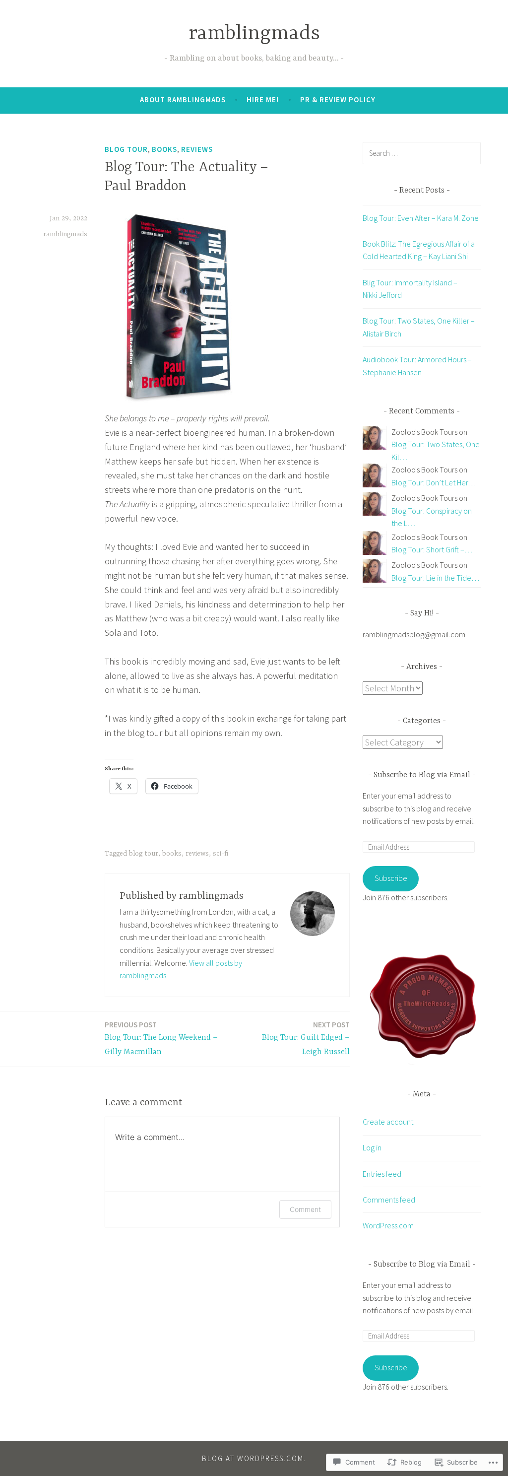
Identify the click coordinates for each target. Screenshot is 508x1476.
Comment (305, 1209)
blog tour (126, 149)
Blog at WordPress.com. (254, 1458)
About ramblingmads (183, 99)
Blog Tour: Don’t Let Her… (433, 482)
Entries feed (382, 1174)
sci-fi (220, 854)
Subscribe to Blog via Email (422, 775)
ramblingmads (254, 34)
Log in (372, 1147)
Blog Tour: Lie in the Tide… (435, 578)
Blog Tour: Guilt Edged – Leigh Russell (306, 1038)
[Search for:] (422, 153)
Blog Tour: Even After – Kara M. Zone (421, 218)
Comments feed (389, 1200)
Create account (388, 1122)
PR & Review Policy (338, 99)
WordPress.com (388, 1225)
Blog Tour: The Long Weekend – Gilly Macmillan (161, 1038)
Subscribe (391, 878)
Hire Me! (263, 99)
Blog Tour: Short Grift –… (431, 549)
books (164, 149)
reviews (197, 149)
